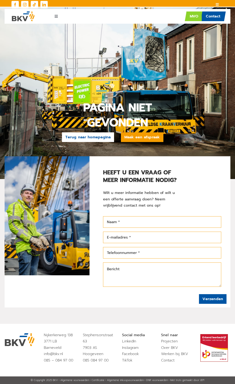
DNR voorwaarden (157, 380)
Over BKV (169, 347)
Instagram (130, 347)
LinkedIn (129, 341)
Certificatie (98, 380)
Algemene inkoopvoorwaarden (125, 380)
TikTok (127, 360)
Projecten (169, 341)
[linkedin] (44, 4)
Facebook (130, 354)
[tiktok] (34, 4)
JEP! (202, 380)
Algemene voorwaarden (74, 380)
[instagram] (24, 4)
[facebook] (15, 4)
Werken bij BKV (174, 354)
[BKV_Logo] (23, 13)
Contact (168, 360)
